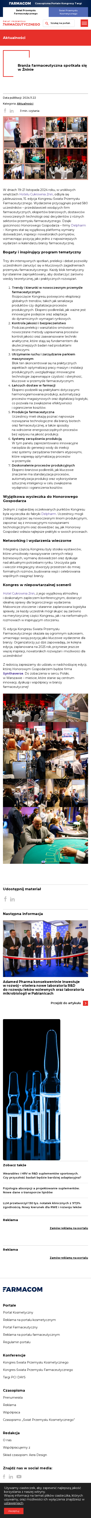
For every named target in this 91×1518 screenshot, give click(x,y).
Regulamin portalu (16, 1342)
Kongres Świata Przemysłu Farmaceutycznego (38, 1370)
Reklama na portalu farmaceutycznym (31, 1334)
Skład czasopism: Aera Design (25, 1455)
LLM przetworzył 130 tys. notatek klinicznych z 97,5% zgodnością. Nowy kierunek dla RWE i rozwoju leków (42, 1205)
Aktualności (25, 103)
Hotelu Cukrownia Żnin (36, 194)
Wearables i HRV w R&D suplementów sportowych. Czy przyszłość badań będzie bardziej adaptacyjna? (42, 1175)
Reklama (9, 1405)
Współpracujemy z (16, 1447)
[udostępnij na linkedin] (12, 111)
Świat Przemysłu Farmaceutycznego (26, 12)
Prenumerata (13, 1397)
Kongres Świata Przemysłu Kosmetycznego (36, 1362)
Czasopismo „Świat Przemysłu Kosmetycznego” (39, 1419)
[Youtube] (19, 1476)
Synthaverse (13, 673)
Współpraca (11, 1412)
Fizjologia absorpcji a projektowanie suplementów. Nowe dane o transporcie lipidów (41, 1190)
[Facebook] (4, 1476)
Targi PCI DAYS (14, 1377)
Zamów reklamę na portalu (69, 1228)
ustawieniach (13, 1503)
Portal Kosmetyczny (18, 1312)
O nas (7, 1440)
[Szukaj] (46, 23)
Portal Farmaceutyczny (20, 1327)
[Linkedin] (11, 1476)
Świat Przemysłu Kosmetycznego (68, 12)
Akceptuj (13, 1510)
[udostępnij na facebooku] (5, 111)
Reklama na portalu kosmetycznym (29, 1320)
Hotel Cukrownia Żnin (19, 593)
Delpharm (78, 225)
